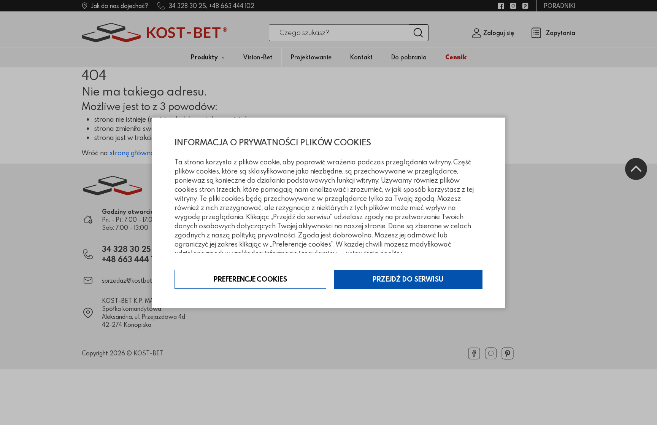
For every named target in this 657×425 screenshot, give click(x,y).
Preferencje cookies (250, 279)
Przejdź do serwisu (408, 279)
